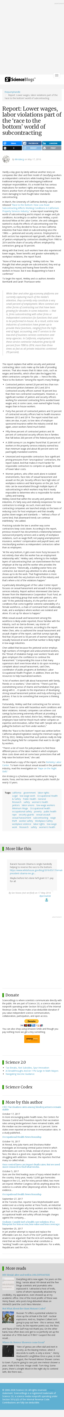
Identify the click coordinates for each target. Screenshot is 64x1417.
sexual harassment (21, 817)
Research (16, 802)
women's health (40, 802)
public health (50, 811)
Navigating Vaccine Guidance (20, 1073)
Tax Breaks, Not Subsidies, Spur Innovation (27, 1067)
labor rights (43, 792)
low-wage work (27, 795)
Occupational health (40, 808)
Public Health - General (34, 798)
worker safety (26, 820)
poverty (38, 811)
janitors (16, 805)
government (29, 792)
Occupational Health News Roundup (21, 1137)
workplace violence (21, 823)
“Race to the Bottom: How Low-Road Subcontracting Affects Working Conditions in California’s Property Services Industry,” (30, 208)
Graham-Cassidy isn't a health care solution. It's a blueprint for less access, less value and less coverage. (31, 1223)
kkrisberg (19, 159)
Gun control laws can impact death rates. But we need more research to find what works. (31, 1165)
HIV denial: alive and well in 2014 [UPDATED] (26, 1274)
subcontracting (40, 817)
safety (27, 802)
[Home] (20, 80)
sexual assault (43, 814)
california (16, 792)
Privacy (51, 1389)
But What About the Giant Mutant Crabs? (24, 1308)
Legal (15, 795)
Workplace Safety (44, 820)
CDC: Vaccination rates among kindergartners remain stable (31, 1108)
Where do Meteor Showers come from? (23, 1342)
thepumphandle (12, 91)
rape (14, 814)
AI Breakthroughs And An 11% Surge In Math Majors (32, 1070)
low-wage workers (46, 805)
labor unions (28, 805)
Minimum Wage (20, 808)
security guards (26, 814)
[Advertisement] (32, 37)
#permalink (45, 895)
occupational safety (22, 811)
